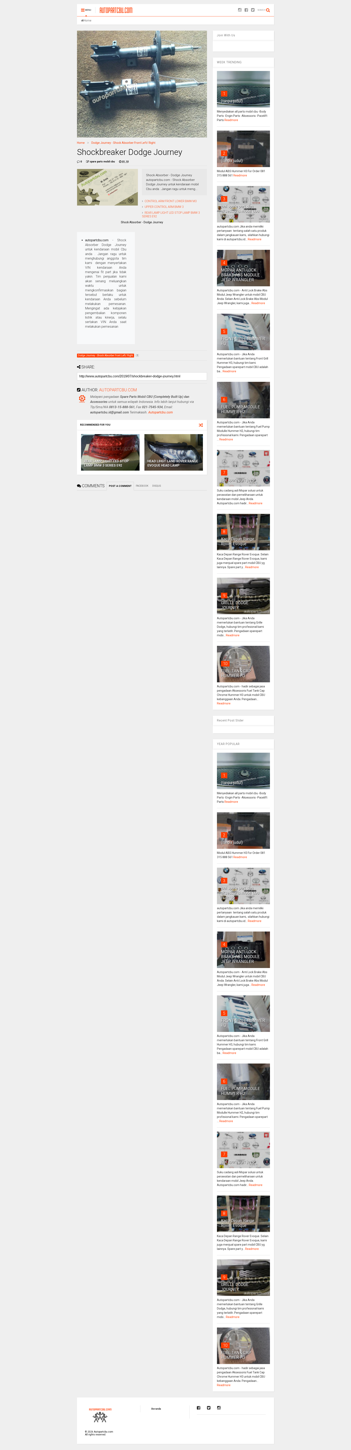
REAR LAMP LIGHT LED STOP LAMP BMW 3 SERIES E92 (106, 463)
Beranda (156, 1408)
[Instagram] (240, 10)
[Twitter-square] (253, 10)
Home (87, 20)
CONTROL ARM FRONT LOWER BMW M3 (171, 201)
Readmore (231, 120)
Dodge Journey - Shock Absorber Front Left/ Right (123, 142)
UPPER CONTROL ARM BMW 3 (164, 206)
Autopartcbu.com (160, 412)
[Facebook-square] (246, 10)
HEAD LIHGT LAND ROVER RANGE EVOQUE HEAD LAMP (172, 463)
